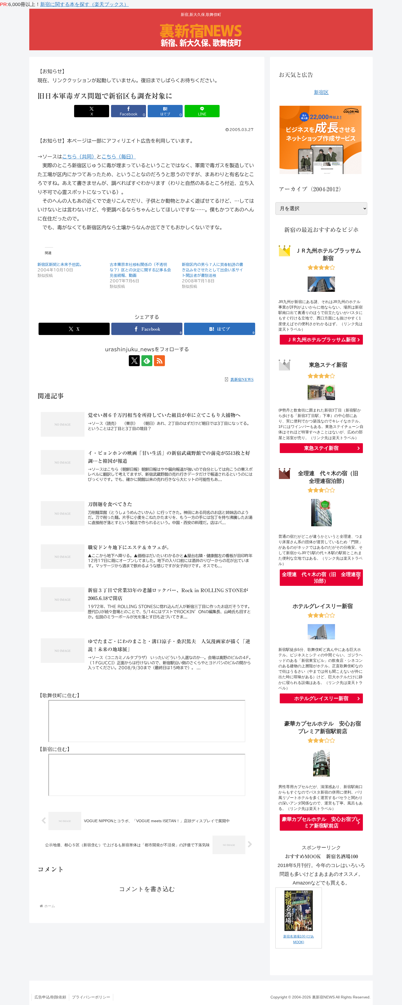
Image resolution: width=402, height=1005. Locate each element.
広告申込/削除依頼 (50, 997)
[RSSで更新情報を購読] (159, 360)
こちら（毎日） (118, 156)
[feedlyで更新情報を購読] (146, 360)
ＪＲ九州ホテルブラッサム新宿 (321, 339)
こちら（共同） (79, 156)
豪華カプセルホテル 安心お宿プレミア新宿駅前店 (321, 822)
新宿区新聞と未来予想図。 (60, 264)
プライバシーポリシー (91, 997)
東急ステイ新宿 (321, 448)
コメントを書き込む (147, 889)
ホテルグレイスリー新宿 (321, 698)
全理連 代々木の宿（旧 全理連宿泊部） (321, 578)
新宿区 (321, 92)
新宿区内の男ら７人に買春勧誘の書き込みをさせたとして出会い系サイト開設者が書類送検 (212, 270)
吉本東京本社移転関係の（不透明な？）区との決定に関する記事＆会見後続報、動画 (140, 270)
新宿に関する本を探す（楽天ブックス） (84, 4)
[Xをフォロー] (134, 360)
